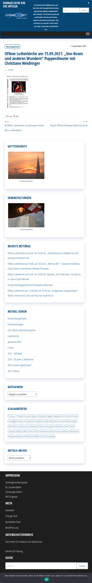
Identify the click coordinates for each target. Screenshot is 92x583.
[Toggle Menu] (88, 34)
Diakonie (34, 416)
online (21, 426)
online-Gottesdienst (31, 426)
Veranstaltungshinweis (17, 318)
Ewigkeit (49, 416)
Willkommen (20, 436)
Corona (11, 347)
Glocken (21, 421)
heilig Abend (39, 421)
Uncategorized (12, 46)
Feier (63, 416)
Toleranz (35, 431)
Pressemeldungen (15, 324)
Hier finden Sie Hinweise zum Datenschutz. (24, 541)
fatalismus (57, 416)
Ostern (41, 426)
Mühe (15, 426)
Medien (68, 421)
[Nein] (89, 578)
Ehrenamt (42, 416)
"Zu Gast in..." (13, 416)
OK (47, 579)
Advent (21, 416)
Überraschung (50, 436)
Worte (37, 436)
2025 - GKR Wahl (15, 353)
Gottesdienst (29, 421)
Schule (72, 426)
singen (19, 431)
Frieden (75, 416)
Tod (29, 431)
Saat (66, 426)
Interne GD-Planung (14, 551)
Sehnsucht (12, 431)
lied (62, 421)
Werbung (11, 436)
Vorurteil (57, 431)
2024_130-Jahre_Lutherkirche (20, 359)
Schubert (11, 70)
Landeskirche (13, 336)
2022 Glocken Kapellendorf (19, 365)
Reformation (59, 426)
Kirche (52, 421)
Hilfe (47, 421)
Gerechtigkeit (13, 421)
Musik (74, 421)
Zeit (43, 436)
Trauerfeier (43, 431)
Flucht (69, 416)
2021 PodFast (13, 371)
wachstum (65, 431)
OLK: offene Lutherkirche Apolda (21, 330)
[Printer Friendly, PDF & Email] (12, 116)
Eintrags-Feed (11, 516)
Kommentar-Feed (12, 522)
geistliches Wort (14, 342)
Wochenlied (30, 436)
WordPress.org (11, 527)
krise (57, 421)
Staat (24, 431)
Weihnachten (74, 431)
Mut (10, 426)
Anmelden (9, 510)
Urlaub (51, 431)
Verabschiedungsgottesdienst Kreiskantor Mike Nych (30, 285)
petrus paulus (50, 426)
